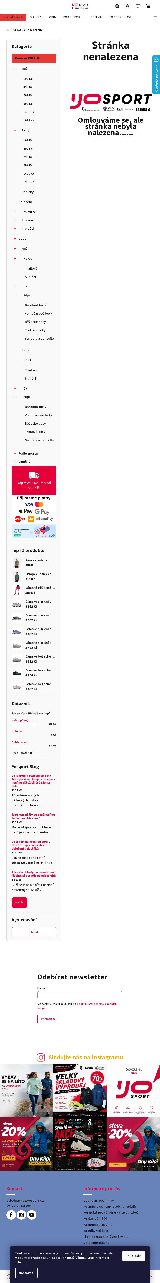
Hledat (33, 932)
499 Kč (28, 87)
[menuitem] (13, 17)
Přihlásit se (48, 1019)
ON (25, 287)
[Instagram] (21, 1215)
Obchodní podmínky (98, 1200)
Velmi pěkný (20, 721)
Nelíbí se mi (20, 742)
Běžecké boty (35, 322)
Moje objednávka (96, 1243)
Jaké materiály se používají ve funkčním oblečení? (33, 816)
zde (18, 1262)
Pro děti (28, 228)
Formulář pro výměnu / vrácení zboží (111, 1212)
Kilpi (26, 295)
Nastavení (26, 1273)
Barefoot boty (35, 305)
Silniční (30, 277)
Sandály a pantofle (39, 338)
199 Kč (28, 78)
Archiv (19, 903)
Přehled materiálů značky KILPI (107, 1236)
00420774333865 (18, 1205)
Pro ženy (28, 220)
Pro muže (29, 212)
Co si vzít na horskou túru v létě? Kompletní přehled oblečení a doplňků (31, 845)
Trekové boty (35, 330)
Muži (25, 68)
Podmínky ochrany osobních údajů (109, 1206)
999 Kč (28, 103)
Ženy (25, 130)
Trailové (31, 268)
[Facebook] (11, 1215)
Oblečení (25, 202)
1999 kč (29, 182)
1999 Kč (29, 120)
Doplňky (28, 192)
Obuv (22, 238)
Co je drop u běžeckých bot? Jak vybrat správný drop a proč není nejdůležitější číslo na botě (34, 781)
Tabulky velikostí (96, 1230)
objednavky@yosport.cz (25, 1200)
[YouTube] (31, 1215)
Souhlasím (134, 1256)
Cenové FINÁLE (27, 58)
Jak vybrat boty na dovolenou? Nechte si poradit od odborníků (34, 873)
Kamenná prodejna (97, 1224)
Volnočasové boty (38, 313)
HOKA (27, 258)
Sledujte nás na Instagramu (86, 1057)
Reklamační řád (95, 1218)
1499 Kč (29, 112)
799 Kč (28, 95)
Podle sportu (28, 453)
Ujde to (17, 731)
